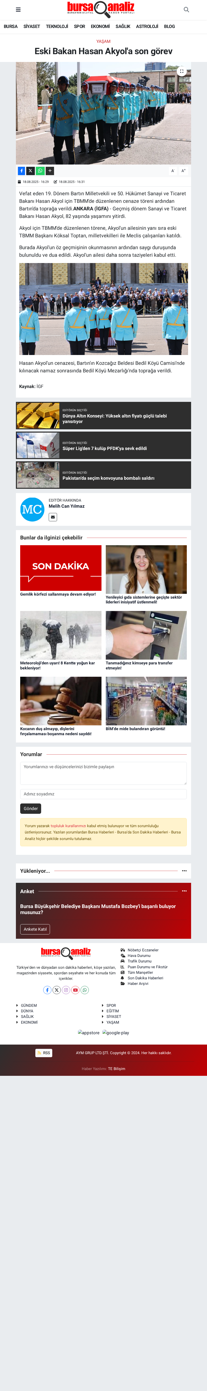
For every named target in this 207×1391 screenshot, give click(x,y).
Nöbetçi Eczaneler (143, 950)
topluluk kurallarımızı (69, 826)
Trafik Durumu (139, 961)
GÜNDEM (29, 1005)
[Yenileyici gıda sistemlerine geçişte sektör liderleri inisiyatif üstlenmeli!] (146, 569)
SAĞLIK (123, 26)
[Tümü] (184, 870)
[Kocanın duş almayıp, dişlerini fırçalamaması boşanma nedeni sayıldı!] (60, 700)
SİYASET (31, 26)
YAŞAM (113, 1022)
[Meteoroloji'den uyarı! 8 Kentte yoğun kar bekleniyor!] (60, 634)
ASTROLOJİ (147, 26)
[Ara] (186, 10)
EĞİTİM (113, 1011)
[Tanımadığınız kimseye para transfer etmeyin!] (146, 634)
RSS (46, 1053)
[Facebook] (47, 990)
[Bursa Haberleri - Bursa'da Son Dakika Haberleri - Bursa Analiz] (101, 9)
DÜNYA (27, 1011)
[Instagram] (66, 990)
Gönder (31, 808)
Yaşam (103, 41)
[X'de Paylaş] (30, 171)
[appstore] (89, 1032)
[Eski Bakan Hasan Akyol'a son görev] (103, 113)
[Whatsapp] (85, 990)
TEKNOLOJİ (57, 26)
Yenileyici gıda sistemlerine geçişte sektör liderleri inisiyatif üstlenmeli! (144, 599)
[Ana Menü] (18, 9)
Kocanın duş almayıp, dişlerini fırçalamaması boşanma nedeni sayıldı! (55, 731)
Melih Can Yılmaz (67, 506)
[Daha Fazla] (50, 171)
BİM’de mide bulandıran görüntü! (135, 728)
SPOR (79, 26)
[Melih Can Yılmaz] (32, 509)
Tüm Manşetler (140, 972)
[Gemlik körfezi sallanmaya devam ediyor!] (60, 567)
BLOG (169, 26)
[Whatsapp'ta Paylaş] (40, 171)
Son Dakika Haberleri (145, 978)
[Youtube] (75, 990)
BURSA (10, 26)
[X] (57, 990)
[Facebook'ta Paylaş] (21, 171)
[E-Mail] (53, 517)
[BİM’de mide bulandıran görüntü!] (146, 700)
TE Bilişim (116, 1068)
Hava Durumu (139, 955)
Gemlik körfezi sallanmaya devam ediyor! (58, 594)
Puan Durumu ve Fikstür (148, 967)
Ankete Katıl (35, 929)
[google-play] (115, 1032)
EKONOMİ (100, 26)
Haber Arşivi (138, 983)
